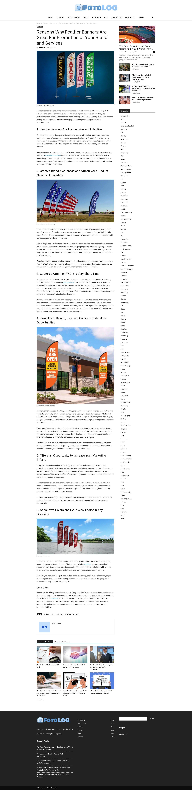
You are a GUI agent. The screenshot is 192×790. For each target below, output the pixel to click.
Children (124, 192)
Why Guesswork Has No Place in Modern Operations (51, 755)
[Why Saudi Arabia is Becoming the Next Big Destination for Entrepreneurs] (102, 654)
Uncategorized (126, 499)
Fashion (123, 262)
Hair (122, 312)
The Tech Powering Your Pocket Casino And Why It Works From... (136, 47)
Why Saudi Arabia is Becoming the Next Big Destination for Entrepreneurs (101, 667)
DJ (121, 236)
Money (123, 372)
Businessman (126, 169)
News (123, 399)
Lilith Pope (42, 47)
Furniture (124, 289)
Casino (123, 182)
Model (123, 369)
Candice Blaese (124, 52)
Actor (123, 119)
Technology (117, 17)
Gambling (124, 292)
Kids (122, 346)
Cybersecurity (126, 219)
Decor (123, 226)
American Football (127, 126)
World (123, 515)
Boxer (123, 159)
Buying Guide (126, 172)
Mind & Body (125, 366)
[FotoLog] (96, 7)
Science (123, 432)
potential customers (53, 155)
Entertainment (73, 17)
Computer (124, 202)
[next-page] (41, 699)
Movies (123, 379)
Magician (124, 359)
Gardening (125, 302)
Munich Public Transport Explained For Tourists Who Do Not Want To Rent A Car (53, 769)
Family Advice (126, 259)
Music (123, 386)
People (123, 409)
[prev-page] (38, 699)
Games (85, 17)
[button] (152, 17)
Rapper (123, 422)
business (54, 598)
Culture (123, 216)
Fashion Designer (127, 266)
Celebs (123, 189)
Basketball (124, 139)
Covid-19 (124, 209)
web (122, 509)
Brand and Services (48, 614)
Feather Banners (69, 614)
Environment (125, 249)
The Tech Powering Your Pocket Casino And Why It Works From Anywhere (55, 748)
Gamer (123, 296)
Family (123, 256)
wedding (87, 564)
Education (124, 242)
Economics (125, 239)
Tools (123, 485)
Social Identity (126, 455)
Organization (125, 402)
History (123, 319)
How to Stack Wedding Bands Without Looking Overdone (53, 776)
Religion (124, 429)
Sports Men (125, 469)
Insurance (124, 342)
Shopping (124, 439)
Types (123, 495)
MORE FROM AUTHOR (62, 642)
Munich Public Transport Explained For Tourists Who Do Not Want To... (143, 88)
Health (123, 316)
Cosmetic (124, 206)
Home (50, 17)
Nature (123, 392)
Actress (123, 123)
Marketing (124, 362)
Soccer (123, 452)
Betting (123, 146)
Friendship (125, 286)
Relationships (126, 425)
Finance (123, 276)
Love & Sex (125, 356)
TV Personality (126, 492)
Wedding (124, 512)
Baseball (124, 136)
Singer (123, 442)
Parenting (124, 405)
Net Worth (96, 17)
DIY (122, 232)
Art (122, 133)
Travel (141, 17)
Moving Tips (125, 382)
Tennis (123, 479)
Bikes (123, 149)
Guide (123, 309)
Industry (124, 339)
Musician (124, 389)
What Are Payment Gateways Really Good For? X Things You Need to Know (75, 693)
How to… (124, 329)
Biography (124, 152)
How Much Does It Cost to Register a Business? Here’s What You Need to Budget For (49, 693)
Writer (123, 519)
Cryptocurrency (126, 212)
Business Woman (127, 166)
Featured (124, 272)
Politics (123, 419)
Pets (122, 412)
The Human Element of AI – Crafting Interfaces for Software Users (142, 77)
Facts (122, 252)
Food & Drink (125, 282)
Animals (124, 129)
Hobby (123, 322)
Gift (122, 306)
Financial (124, 279)
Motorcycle (125, 376)
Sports (123, 465)
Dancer (123, 222)
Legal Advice (125, 352)
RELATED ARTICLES (45, 642)
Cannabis (124, 176)
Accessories (125, 116)
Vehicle (123, 502)
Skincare (124, 449)
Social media (125, 462)
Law (122, 349)
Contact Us (130, 17)
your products (68, 282)
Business (60, 17)
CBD (122, 186)
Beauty (123, 142)
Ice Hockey (124, 332)
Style (106, 17)
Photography (125, 415)
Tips (77, 614)
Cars (122, 179)
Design (123, 229)
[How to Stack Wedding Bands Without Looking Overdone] (124, 100)
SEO (122, 435)
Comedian (124, 196)
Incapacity (124, 336)
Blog (122, 156)
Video (123, 505)
